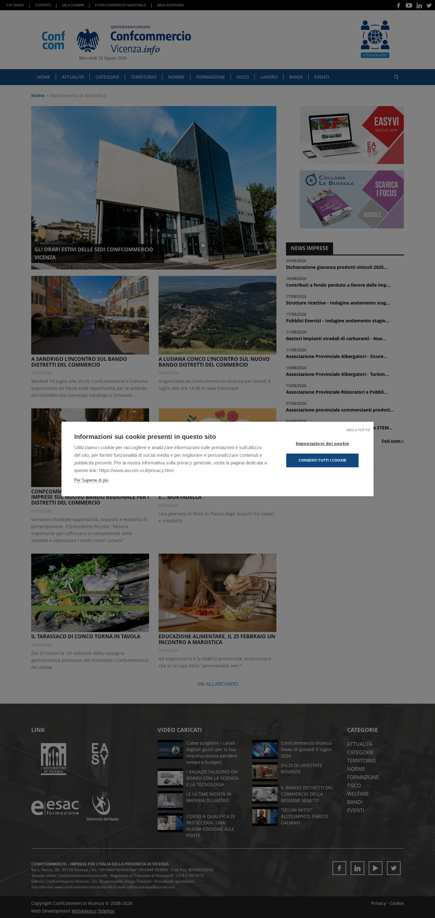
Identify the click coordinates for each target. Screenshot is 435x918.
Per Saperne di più (91, 480)
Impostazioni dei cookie (322, 443)
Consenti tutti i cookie (322, 460)
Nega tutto (358, 430)
